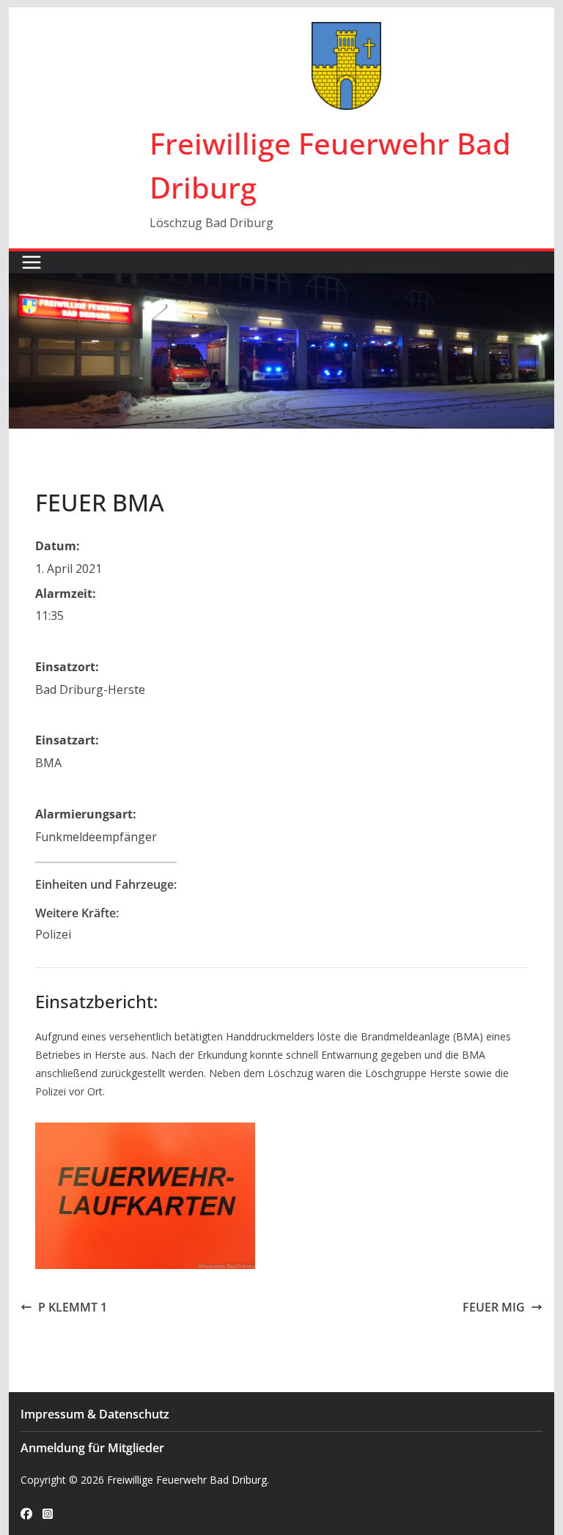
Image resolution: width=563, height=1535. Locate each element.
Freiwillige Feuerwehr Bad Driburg (187, 1480)
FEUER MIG (494, 1307)
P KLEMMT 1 (72, 1307)
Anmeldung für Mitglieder (92, 1448)
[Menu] (32, 262)
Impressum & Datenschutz (95, 1414)
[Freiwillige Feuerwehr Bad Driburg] (282, 283)
